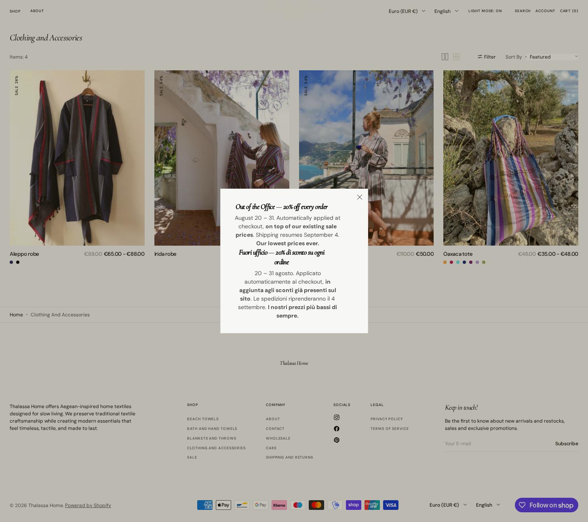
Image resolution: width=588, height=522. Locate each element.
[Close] (360, 197)
